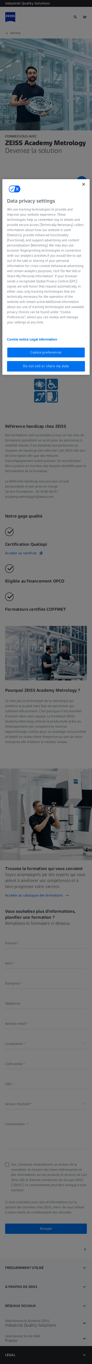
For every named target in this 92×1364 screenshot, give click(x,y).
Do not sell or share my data (46, 366)
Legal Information (43, 339)
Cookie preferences (46, 352)
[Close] (83, 184)
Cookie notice (18, 339)
